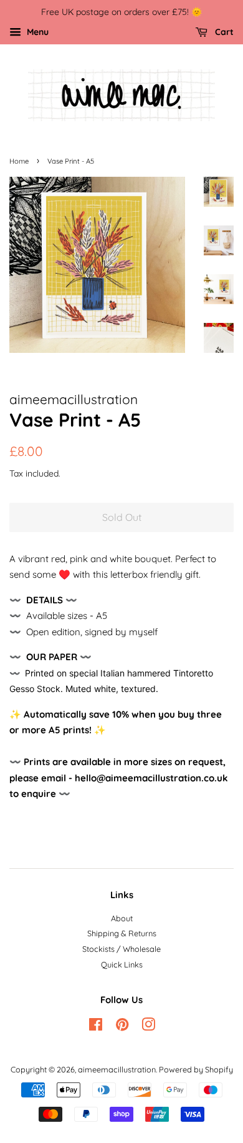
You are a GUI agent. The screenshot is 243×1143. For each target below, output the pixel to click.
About (122, 918)
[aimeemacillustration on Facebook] (95, 1027)
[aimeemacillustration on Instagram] (148, 1027)
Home (19, 161)
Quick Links (122, 964)
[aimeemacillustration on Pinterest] (122, 1027)
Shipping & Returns (121, 933)
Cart (223, 31)
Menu (36, 31)
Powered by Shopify (196, 1069)
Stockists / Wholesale (121, 949)
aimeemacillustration (117, 1069)
